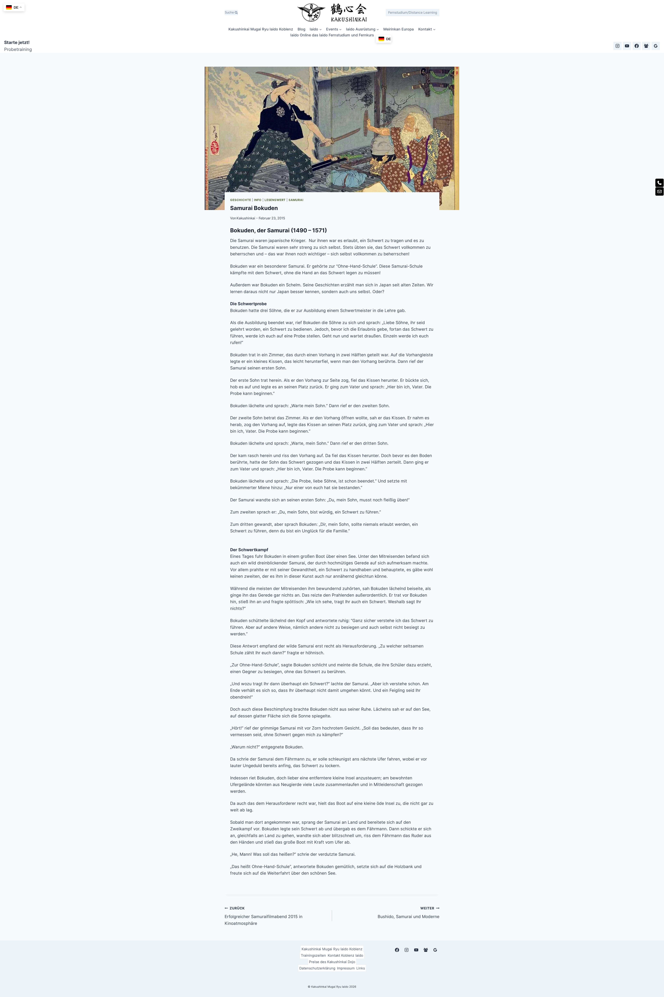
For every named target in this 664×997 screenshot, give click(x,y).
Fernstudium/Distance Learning (412, 12)
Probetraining (18, 49)
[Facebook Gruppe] (646, 46)
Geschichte (240, 200)
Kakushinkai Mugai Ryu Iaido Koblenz (260, 29)
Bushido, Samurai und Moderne (408, 912)
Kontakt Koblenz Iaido (345, 955)
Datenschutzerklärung (317, 968)
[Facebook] (637, 46)
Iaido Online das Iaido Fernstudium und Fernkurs (332, 35)
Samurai (296, 200)
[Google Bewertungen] (656, 46)
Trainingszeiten (313, 955)
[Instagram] (617, 46)
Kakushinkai (246, 218)
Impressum (346, 968)
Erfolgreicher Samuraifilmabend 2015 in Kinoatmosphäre (263, 916)
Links (360, 968)
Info (257, 200)
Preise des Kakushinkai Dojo (332, 962)
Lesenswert (275, 200)
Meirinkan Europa (398, 29)
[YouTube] (627, 46)
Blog (301, 29)
